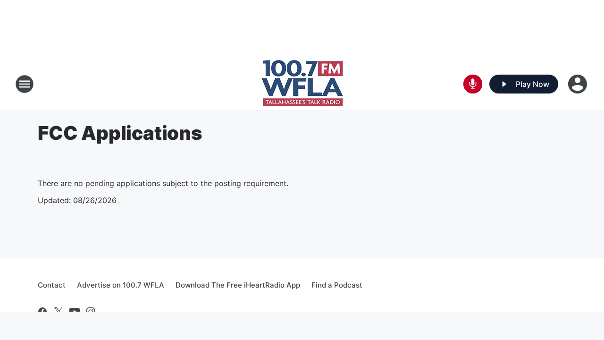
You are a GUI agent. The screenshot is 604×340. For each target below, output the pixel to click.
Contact (52, 284)
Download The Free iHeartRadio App (238, 284)
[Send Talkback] (472, 84)
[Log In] (578, 84)
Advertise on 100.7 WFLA (120, 284)
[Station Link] (302, 84)
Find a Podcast (336, 284)
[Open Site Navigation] (24, 84)
